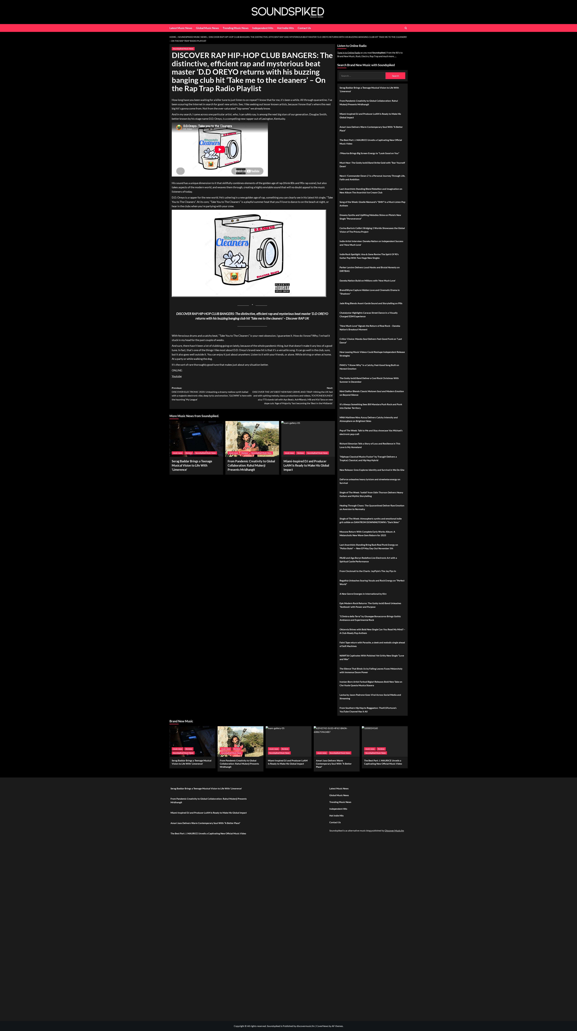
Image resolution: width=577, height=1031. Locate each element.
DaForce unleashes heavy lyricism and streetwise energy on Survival (370, 481)
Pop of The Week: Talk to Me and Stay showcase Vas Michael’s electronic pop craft (371, 432)
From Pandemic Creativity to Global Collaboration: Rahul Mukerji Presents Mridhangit (251, 465)
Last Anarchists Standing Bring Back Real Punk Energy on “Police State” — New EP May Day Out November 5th (369, 546)
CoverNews (322, 1026)
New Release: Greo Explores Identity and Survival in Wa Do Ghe (372, 470)
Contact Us (304, 28)
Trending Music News (236, 28)
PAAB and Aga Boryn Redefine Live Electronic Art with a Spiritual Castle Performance (368, 559)
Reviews (189, 453)
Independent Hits (262, 28)
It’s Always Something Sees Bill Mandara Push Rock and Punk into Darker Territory (371, 406)
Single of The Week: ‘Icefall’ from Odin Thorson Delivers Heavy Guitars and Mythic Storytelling (371, 494)
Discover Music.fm (394, 830)
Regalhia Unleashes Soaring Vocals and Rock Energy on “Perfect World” (372, 582)
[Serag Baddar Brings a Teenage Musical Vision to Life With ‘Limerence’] (196, 439)
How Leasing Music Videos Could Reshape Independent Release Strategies (372, 354)
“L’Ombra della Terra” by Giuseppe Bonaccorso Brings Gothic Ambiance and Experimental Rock (370, 618)
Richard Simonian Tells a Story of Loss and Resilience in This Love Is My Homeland (370, 445)
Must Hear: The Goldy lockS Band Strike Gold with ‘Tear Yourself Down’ (372, 164)
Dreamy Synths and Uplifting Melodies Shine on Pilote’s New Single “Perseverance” (370, 217)
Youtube (177, 376)
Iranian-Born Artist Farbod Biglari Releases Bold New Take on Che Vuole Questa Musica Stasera (371, 683)
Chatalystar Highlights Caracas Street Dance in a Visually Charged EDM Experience (369, 314)
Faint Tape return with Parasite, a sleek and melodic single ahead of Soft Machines (372, 644)
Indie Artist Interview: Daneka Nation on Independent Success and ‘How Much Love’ (371, 243)
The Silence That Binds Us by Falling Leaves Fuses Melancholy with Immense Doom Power (371, 670)
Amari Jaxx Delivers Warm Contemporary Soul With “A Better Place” (371, 129)
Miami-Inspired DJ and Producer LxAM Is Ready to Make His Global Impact (370, 115)
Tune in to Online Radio (348, 52)
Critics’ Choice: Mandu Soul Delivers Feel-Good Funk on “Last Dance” (371, 341)
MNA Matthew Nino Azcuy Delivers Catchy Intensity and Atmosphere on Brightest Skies (369, 419)
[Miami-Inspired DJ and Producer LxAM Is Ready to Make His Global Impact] (308, 439)
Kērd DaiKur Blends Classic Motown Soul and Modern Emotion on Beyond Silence (372, 393)
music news (177, 453)
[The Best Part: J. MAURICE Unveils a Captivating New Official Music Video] (385, 741)
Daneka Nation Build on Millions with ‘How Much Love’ (367, 280)
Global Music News (207, 28)
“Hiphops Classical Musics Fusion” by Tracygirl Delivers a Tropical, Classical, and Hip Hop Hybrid (368, 458)
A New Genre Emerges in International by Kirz (363, 593)
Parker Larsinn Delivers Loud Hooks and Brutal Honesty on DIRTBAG (370, 269)
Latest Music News (180, 28)
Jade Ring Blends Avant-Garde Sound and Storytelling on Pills (371, 303)
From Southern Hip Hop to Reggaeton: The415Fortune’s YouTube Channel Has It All (368, 710)
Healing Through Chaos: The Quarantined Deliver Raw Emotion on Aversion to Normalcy (372, 507)
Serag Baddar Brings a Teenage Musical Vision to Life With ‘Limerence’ (192, 465)
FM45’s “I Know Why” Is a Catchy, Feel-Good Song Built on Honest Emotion (369, 367)
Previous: (212, 393)
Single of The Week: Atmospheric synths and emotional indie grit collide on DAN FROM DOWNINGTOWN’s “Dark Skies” (371, 520)
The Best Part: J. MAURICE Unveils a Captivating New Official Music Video (371, 142)
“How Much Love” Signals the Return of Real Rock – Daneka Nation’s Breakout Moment (370, 327)
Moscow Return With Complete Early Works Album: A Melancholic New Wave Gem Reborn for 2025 (367, 533)
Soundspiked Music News (183, 49)
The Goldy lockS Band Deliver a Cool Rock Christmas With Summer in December (369, 380)
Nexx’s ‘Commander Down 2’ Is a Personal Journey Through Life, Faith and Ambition (372, 177)
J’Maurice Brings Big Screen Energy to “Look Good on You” (369, 153)
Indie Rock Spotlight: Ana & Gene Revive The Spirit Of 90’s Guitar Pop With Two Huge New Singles (369, 256)
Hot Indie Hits (285, 28)
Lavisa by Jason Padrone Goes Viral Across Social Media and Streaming (370, 696)
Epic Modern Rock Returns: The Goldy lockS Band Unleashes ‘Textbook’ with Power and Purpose (370, 605)
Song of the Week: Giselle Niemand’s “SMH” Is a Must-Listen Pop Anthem (372, 204)
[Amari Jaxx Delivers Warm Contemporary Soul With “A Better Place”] (337, 741)
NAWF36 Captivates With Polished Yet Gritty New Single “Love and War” (372, 657)
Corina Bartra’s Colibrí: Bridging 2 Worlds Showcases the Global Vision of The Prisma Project (372, 230)
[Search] (406, 28)
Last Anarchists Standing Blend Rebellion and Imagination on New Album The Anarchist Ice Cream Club (371, 190)
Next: (292, 395)
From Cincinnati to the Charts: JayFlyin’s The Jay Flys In (368, 571)
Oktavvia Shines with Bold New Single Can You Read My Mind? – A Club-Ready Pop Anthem (372, 631)
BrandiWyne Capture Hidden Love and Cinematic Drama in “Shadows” (370, 292)
